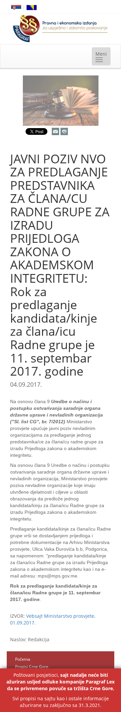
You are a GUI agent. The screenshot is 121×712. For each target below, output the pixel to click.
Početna (22, 659)
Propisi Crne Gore (31, 666)
